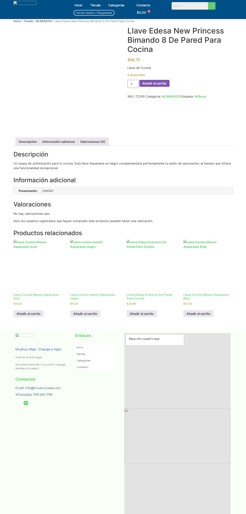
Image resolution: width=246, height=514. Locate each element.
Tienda (95, 5)
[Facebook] (176, 13)
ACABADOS (44, 21)
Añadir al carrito (154, 83)
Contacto (143, 5)
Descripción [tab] (28, 142)
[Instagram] (185, 13)
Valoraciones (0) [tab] (92, 142)
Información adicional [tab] (58, 142)
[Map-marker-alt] (210, 13)
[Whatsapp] (202, 13)
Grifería (200, 96)
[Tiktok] (193, 13)
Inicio (78, 5)
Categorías (116, 5)
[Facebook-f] (17, 403)
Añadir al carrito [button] (29, 314)
